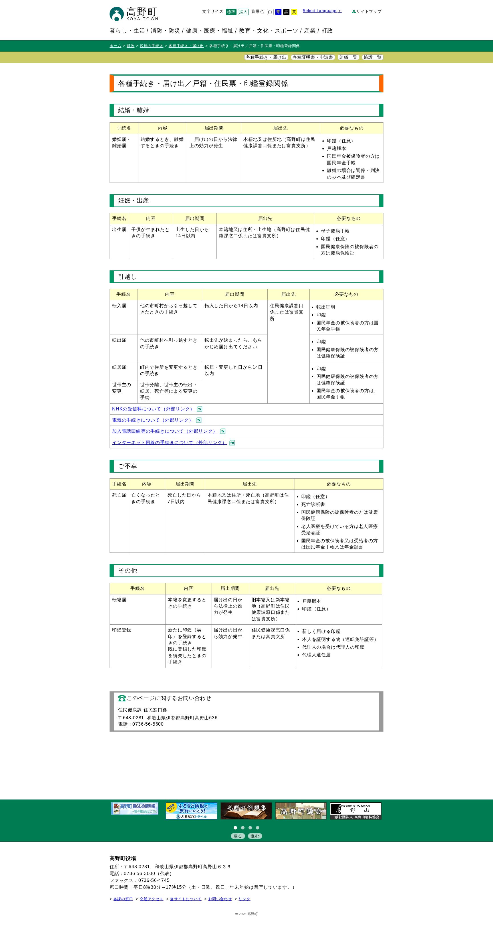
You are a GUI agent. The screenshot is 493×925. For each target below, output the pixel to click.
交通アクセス (151, 899)
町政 (328, 30)
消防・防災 (166, 30)
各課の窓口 (123, 899)
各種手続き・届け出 (186, 46)
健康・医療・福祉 (210, 30)
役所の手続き (151, 46)
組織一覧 (348, 57)
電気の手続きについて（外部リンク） (153, 420)
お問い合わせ (220, 899)
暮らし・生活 (128, 30)
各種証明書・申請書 (313, 57)
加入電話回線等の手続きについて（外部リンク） (165, 431)
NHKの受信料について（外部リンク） (153, 408)
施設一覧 (373, 57)
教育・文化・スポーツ (269, 30)
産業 (310, 30)
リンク (244, 899)
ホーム (115, 46)
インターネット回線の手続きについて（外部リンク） (169, 442)
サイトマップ (369, 11)
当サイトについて (185, 899)
